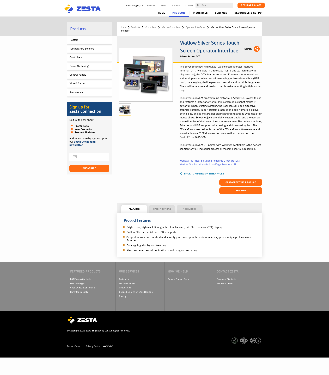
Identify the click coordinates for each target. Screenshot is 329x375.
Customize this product (241, 182)
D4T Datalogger (77, 283)
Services (221, 13)
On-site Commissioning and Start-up (136, 292)
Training (122, 296)
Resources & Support (249, 13)
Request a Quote (225, 283)
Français (151, 5)
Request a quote (251, 5)
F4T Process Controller (81, 279)
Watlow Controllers (171, 27)
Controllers (76, 57)
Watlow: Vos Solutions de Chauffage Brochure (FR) (208, 164)
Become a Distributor (227, 279)
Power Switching (79, 66)
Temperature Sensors (82, 48)
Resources (189, 209)
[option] (146, 74)
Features (134, 209)
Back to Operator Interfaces (204, 173)
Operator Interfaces (195, 27)
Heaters (74, 40)
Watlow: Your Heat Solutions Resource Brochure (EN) (210, 160)
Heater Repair (125, 288)
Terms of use (73, 346)
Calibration (124, 279)
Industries (200, 13)
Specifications (162, 209)
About (164, 5)
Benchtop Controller (79, 292)
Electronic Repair (127, 283)
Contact (189, 5)
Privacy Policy (93, 346)
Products (179, 13)
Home (161, 13)
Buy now (241, 190)
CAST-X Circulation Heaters (82, 288)
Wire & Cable (77, 83)
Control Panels (78, 74)
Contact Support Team (178, 279)
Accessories (76, 92)
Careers (176, 5)
